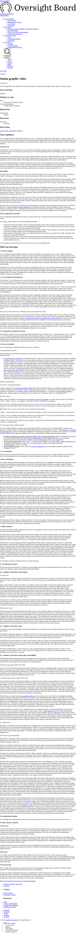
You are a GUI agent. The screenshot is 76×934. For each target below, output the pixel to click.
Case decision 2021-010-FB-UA (13, 358)
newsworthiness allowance (64, 391)
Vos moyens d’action (10, 35)
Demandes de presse (10, 895)
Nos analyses (7, 42)
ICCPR (23, 438)
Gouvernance (11, 24)
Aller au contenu (5, 1)
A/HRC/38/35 (42, 440)
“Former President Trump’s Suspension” (19, 207)
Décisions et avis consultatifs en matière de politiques (22, 29)
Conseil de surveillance (11, 920)
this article (57, 712)
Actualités (10, 44)
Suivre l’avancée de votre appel (13, 884)
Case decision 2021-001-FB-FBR (13, 370)
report (34, 502)
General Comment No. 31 (38, 446)
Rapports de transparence (14, 34)
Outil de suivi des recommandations (17, 32)
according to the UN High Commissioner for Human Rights (42, 318)
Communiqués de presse (14, 47)
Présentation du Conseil (14, 22)
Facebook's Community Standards (38, 399)
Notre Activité (11, 20)
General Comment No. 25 (67, 441)
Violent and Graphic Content (23, 388)
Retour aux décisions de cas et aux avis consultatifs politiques (18, 881)
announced (65, 430)
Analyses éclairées (12, 45)
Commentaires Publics (13, 39)
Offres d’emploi (8, 893)
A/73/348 (56, 440)
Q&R (5, 902)
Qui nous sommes (9, 19)
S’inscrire (6, 886)
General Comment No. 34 (34, 438)
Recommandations (12, 30)
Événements (11, 40)
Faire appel (3, 71)
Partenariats (10, 25)
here (37, 561)
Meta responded (48, 711)
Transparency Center (27, 805)
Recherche (7, 55)
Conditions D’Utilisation (11, 905)
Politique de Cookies (10, 907)
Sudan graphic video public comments (11, 131)
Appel (9, 37)
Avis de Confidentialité (10, 903)
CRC (57, 441)
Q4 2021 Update (31, 801)
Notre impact (7, 27)
